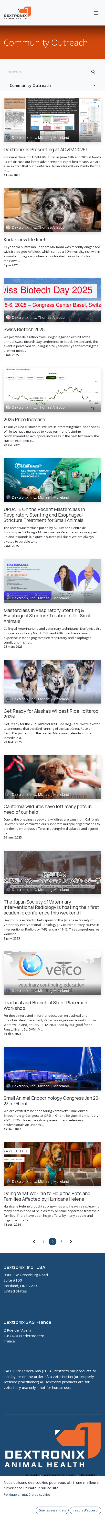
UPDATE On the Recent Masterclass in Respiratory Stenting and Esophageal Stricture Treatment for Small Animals (44, 515)
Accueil (31, 1475)
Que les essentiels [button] (52, 1510)
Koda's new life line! (24, 240)
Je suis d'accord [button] (86, 1510)
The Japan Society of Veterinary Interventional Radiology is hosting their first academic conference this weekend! (51, 907)
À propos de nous (59, 1475)
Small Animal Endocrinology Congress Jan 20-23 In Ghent (52, 1100)
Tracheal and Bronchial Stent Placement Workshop (46, 1005)
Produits (88, 1475)
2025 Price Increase (24, 419)
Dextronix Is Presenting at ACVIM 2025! (45, 149)
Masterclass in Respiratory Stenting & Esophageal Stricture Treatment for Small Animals (48, 616)
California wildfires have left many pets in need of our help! (48, 809)
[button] (52, 85)
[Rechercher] (93, 71)
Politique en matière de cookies (27, 1494)
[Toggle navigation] (96, 12)
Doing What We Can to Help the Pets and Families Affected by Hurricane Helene (47, 1196)
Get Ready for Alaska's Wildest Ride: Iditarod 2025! (51, 713)
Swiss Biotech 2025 (24, 329)
